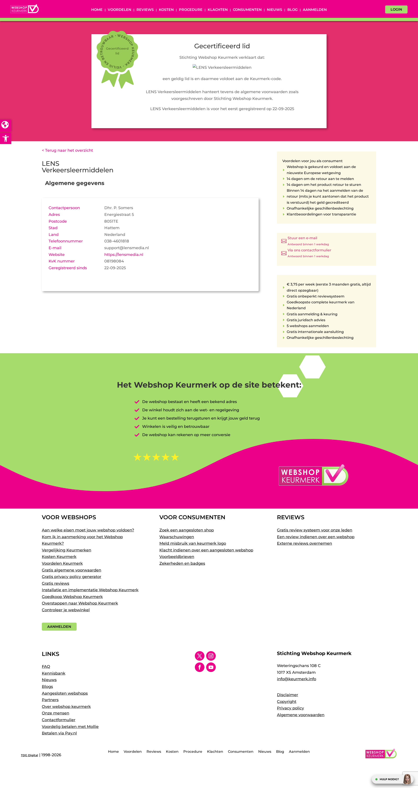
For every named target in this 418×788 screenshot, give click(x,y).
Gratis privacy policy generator (71, 576)
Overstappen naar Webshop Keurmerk (80, 603)
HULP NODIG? (389, 779)
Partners (50, 699)
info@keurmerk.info (296, 679)
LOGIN (396, 9)
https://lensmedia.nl (123, 254)
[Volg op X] (199, 656)
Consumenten (247, 10)
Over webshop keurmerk (66, 706)
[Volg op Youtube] (211, 667)
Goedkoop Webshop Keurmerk (72, 596)
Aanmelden (315, 10)
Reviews (145, 10)
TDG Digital (29, 755)
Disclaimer (287, 694)
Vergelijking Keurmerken (66, 550)
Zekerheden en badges (182, 563)
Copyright (286, 701)
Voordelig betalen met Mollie (70, 726)
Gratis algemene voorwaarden (71, 570)
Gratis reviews (55, 583)
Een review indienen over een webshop (315, 536)
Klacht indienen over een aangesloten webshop (206, 550)
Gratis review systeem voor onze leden (314, 530)
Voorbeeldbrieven (176, 556)
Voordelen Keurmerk (62, 563)
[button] (5, 138)
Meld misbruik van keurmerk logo (192, 543)
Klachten (218, 10)
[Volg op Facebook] (199, 667)
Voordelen (119, 10)
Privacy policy (290, 708)
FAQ (46, 666)
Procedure (190, 10)
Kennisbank (53, 673)
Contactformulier (58, 719)
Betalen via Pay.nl (59, 733)
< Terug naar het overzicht (67, 150)
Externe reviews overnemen (304, 543)
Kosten (166, 10)
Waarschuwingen (176, 536)
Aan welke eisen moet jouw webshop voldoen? (88, 530)
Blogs (47, 686)
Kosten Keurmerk (59, 556)
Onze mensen (55, 713)
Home (97, 10)
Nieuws (274, 10)
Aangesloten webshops (65, 693)
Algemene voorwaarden (300, 714)
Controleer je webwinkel (66, 610)
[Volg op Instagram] (211, 656)
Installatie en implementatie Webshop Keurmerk (90, 590)
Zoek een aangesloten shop (186, 530)
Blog (292, 10)
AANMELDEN (59, 627)
